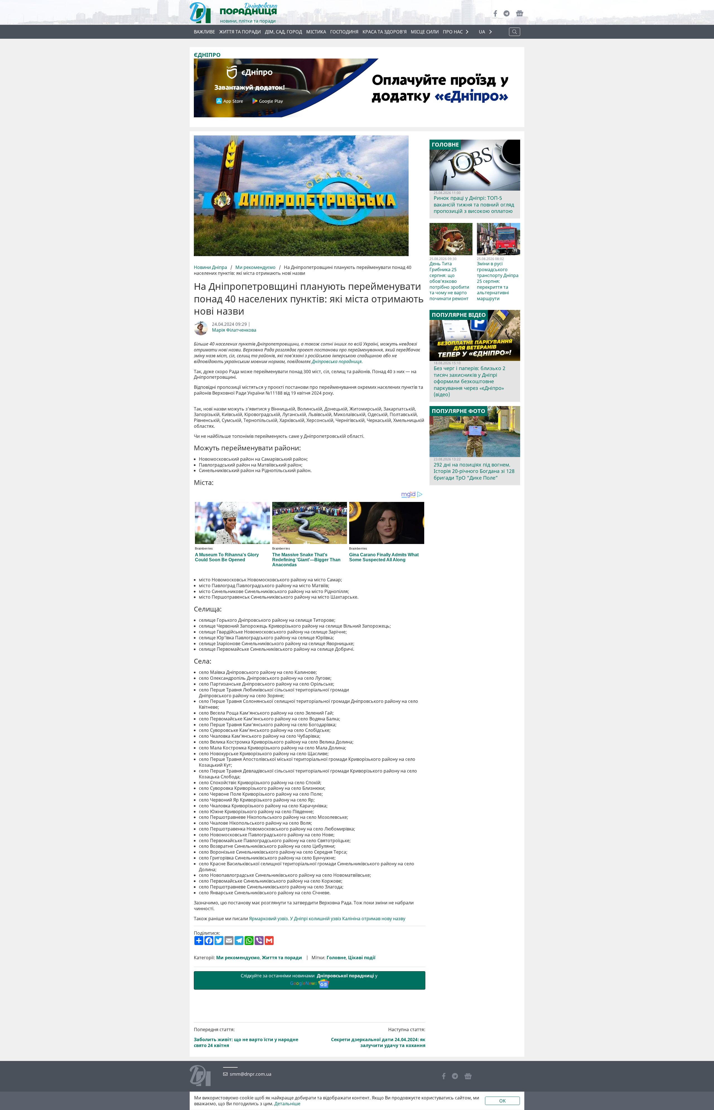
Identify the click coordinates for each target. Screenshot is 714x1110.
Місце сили (425, 32)
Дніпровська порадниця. (337, 362)
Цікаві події (361, 958)
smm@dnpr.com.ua (250, 1074)
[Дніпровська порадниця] (204, 1076)
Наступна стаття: (378, 1037)
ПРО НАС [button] (453, 32)
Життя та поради (240, 32)
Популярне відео (459, 315)
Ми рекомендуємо (255, 267)
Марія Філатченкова (234, 330)
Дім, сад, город (283, 32)
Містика (316, 32)
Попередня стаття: (246, 1037)
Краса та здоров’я (385, 32)
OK (502, 1101)
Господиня (344, 32)
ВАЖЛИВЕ (204, 32)
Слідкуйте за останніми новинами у (309, 979)
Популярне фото (458, 411)
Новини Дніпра (211, 267)
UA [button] (482, 32)
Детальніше (287, 1104)
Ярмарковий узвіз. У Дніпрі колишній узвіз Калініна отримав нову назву (327, 919)
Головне (336, 958)
